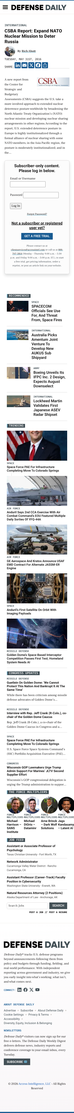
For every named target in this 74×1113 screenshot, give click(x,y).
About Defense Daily (50, 1010)
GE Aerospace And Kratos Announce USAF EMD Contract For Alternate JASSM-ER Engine (36, 564)
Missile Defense (18, 651)
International (16, 25)
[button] (5, 7)
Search (58, 905)
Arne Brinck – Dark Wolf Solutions (49, 824)
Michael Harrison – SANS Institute (14, 826)
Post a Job (36, 912)
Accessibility (12, 1019)
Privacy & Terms (38, 1014)
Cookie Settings (14, 1014)
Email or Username (22, 179)
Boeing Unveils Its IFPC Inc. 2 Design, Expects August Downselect (49, 379)
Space (10, 463)
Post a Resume (58, 912)
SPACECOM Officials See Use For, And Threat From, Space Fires (46, 313)
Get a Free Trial (37, 236)
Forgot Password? (37, 214)
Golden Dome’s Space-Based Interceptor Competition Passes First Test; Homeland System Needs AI (35, 658)
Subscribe (26, 1010)
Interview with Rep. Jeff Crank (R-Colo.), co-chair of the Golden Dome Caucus (37, 715)
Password (16, 195)
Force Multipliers (15, 816)
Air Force (13, 508)
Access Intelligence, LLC (34, 1084)
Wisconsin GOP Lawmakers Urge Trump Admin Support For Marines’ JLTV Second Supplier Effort (35, 771)
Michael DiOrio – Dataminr (30, 824)
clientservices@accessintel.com (28, 249)
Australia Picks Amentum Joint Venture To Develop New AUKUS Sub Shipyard (44, 346)
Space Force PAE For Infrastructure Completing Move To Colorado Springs (33, 468)
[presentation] (15, 805)
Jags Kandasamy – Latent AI (66, 824)
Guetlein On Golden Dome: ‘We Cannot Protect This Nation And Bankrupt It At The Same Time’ (36, 686)
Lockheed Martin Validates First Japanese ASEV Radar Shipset (47, 408)
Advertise (10, 1010)
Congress (13, 763)
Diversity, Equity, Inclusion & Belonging (28, 1023)
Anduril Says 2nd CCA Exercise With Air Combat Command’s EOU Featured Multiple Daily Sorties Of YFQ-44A (36, 515)
